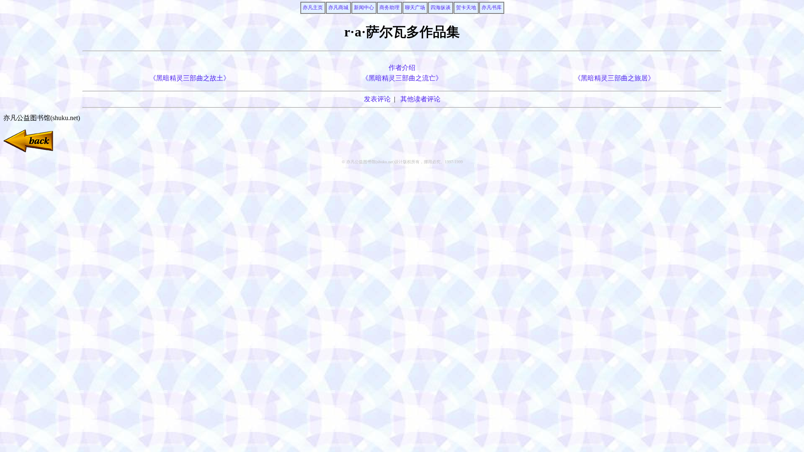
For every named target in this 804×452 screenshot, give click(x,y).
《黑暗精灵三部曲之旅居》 (614, 78)
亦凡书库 (492, 7)
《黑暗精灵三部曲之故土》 (189, 78)
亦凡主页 (313, 7)
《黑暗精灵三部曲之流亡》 (402, 78)
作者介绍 (402, 67)
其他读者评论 (420, 99)
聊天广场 (415, 7)
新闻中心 (364, 7)
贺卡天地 (466, 7)
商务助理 (389, 7)
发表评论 (377, 99)
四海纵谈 (440, 7)
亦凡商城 (338, 7)
